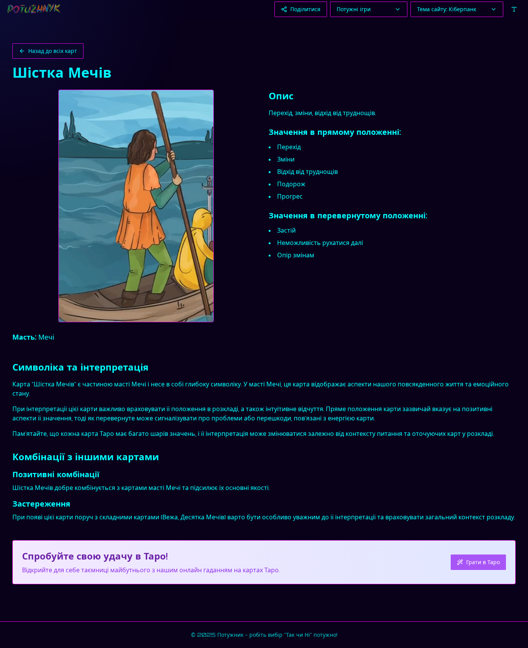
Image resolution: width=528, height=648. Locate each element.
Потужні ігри (354, 9)
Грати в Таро (483, 562)
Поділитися (305, 9)
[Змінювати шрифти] (514, 9)
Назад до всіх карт (52, 51)
